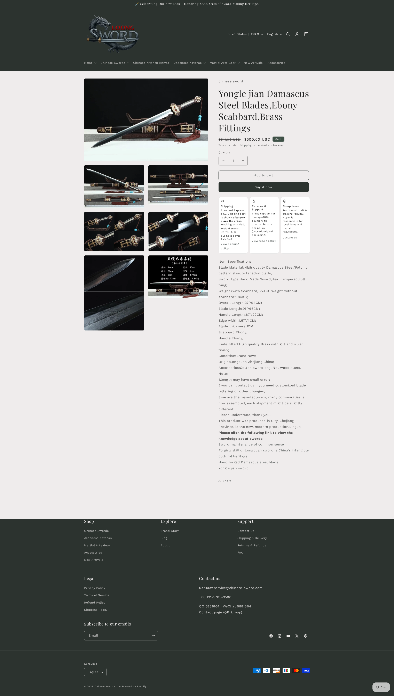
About (165, 545)
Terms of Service (96, 595)
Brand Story (170, 531)
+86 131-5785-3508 (215, 597)
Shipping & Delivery (252, 538)
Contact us (290, 237)
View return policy (264, 240)
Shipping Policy (96, 609)
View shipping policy (230, 246)
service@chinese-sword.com (238, 588)
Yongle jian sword (234, 468)
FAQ (240, 552)
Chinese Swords (96, 531)
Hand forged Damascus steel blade (248, 462)
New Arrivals (93, 559)
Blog (164, 538)
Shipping (246, 145)
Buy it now (264, 187)
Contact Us (245, 531)
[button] (90, 62)
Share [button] (227, 480)
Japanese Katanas (98, 538)
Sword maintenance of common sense (251, 444)
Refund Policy (94, 602)
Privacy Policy (94, 588)
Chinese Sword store (108, 686)
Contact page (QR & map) (220, 612)
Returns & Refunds (251, 545)
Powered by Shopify (134, 686)
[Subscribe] (153, 635)
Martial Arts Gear (97, 545)
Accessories (93, 552)
